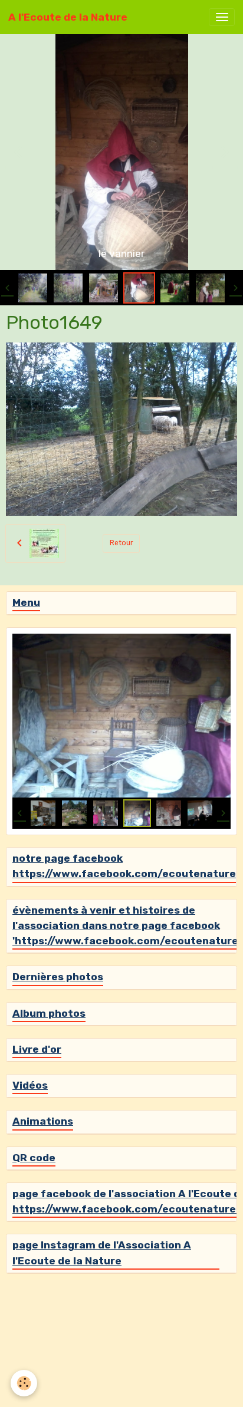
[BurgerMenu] (222, 17)
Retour (121, 543)
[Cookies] (24, 1383)
